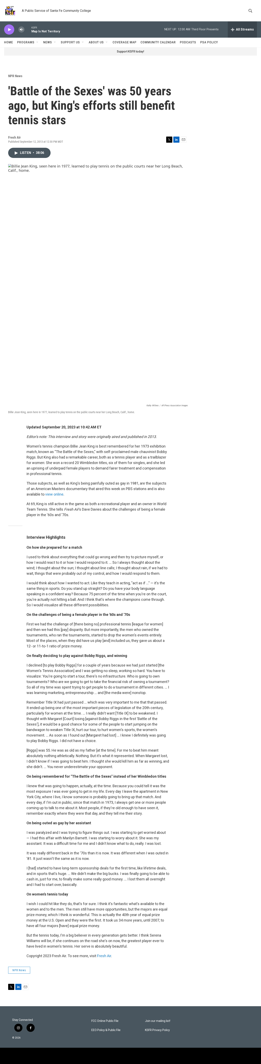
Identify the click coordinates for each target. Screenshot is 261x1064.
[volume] (21, 29)
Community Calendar (158, 42)
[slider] (28, 29)
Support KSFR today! (130, 51)
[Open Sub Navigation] (37, 42)
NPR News (15, 76)
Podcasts (188, 42)
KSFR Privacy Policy (157, 1030)
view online (54, 494)
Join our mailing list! (157, 1020)
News (47, 42)
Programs (25, 42)
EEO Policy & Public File (106, 1030)
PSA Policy (209, 42)
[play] (9, 29)
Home (8, 42)
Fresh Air (104, 956)
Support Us (70, 42)
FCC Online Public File (104, 1020)
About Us (96, 42)
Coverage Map (124, 42)
